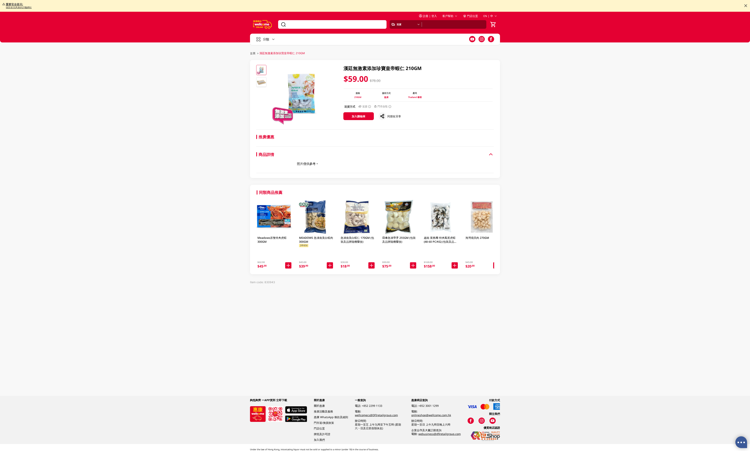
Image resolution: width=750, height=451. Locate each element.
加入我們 (319, 440)
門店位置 (472, 16)
